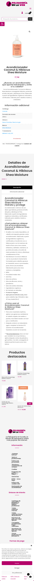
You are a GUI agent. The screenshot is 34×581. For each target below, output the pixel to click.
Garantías (15, 476)
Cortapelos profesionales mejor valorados (16, 524)
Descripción (17, 187)
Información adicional (17, 192)
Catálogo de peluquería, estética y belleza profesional (16, 503)
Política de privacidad (15, 461)
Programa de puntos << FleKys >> (16, 473)
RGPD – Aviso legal (16, 479)
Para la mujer (16, 122)
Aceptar (17, 563)
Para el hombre (7, 122)
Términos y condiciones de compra (17, 466)
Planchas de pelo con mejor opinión (17, 519)
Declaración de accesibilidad (17, 487)
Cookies (14, 469)
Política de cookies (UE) (16, 483)
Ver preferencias (17, 573)
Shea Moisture (6, 128)
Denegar (17, 568)
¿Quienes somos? (15, 454)
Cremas (4, 111)
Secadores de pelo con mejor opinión (17, 530)
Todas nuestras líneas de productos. (17, 514)
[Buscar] (30, 19)
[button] (2, 24)
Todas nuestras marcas (15, 509)
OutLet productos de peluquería (16, 535)
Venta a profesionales (16, 458)
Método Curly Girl (7, 133)
